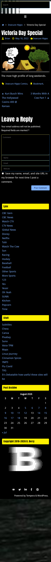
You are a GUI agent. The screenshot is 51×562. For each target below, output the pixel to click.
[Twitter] (19, 489)
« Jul (4, 432)
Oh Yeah (6, 292)
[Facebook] (31, 489)
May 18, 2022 (22, 38)
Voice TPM (7, 345)
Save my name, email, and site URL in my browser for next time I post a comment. (24, 177)
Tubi (4, 242)
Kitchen (6, 300)
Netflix (5, 238)
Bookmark (38, 83)
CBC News (7, 217)
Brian (7, 38)
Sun (4, 250)
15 (45, 413)
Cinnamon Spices (11, 358)
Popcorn (6, 304)
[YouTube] (13, 489)
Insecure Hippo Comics (16, 83)
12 (25, 413)
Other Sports (9, 271)
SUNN (5, 296)
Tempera (30, 495)
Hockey (6, 259)
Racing (5, 254)
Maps (5, 349)
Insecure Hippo (15, 24)
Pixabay (6, 337)
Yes (4, 284)
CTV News (7, 225)
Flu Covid (7, 366)
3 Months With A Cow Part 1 (40, 95)
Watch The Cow (10, 246)
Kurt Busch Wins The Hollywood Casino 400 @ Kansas (12, 100)
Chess (5, 328)
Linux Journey (9, 353)
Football (6, 267)
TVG (4, 370)
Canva (5, 333)
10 (12, 413)
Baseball (7, 263)
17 (12, 418)
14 (39, 413)
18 (18, 418)
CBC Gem (7, 213)
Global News (9, 229)
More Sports (9, 275)
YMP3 (5, 362)
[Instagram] (37, 489)
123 (4, 279)
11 (18, 413)
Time (4, 309)
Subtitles (7, 324)
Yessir (5, 288)
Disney (6, 234)
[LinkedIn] (25, 489)
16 (5, 418)
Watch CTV (8, 221)
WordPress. (42, 495)
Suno (5, 341)
